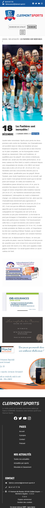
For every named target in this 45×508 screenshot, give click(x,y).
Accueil (4, 39)
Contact (22, 439)
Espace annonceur (25, 499)
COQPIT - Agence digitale (28, 507)
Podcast (22, 443)
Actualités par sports (21, 463)
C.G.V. (24, 496)
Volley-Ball (35, 134)
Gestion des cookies (24, 502)
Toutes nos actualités (21, 459)
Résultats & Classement (22, 467)
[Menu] (22, 32)
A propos (22, 435)
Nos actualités (14, 39)
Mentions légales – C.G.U (24, 494)
